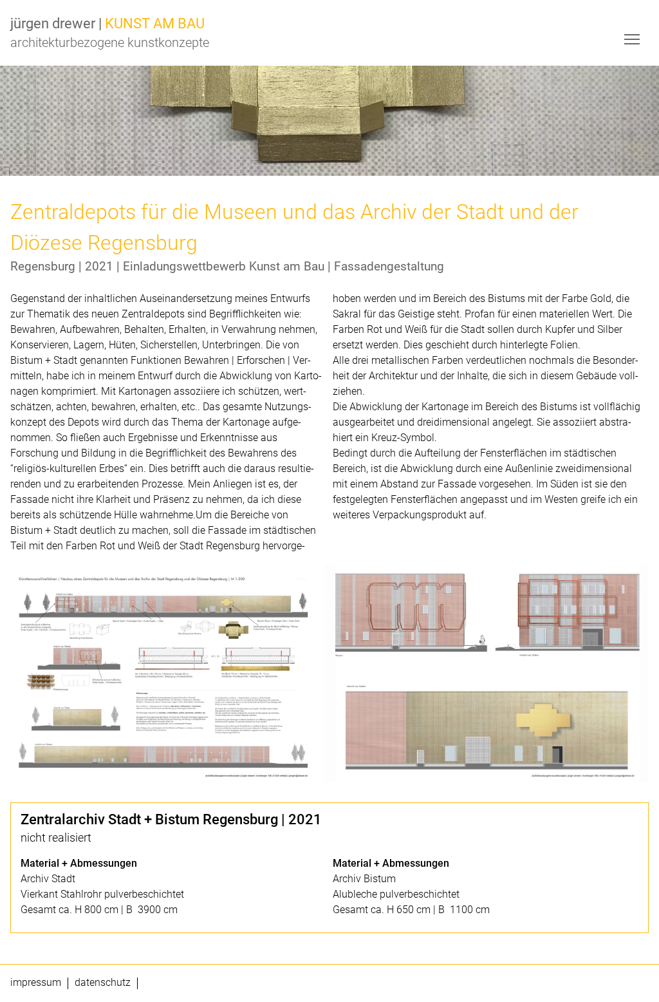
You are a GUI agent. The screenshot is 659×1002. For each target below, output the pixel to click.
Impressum (35, 983)
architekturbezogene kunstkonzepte (109, 42)
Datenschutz (103, 983)
